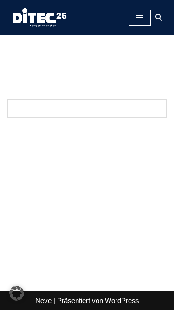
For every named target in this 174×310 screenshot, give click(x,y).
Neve (43, 300)
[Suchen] (158, 17)
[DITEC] (37, 17)
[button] (16, 293)
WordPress (122, 300)
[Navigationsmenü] (140, 18)
